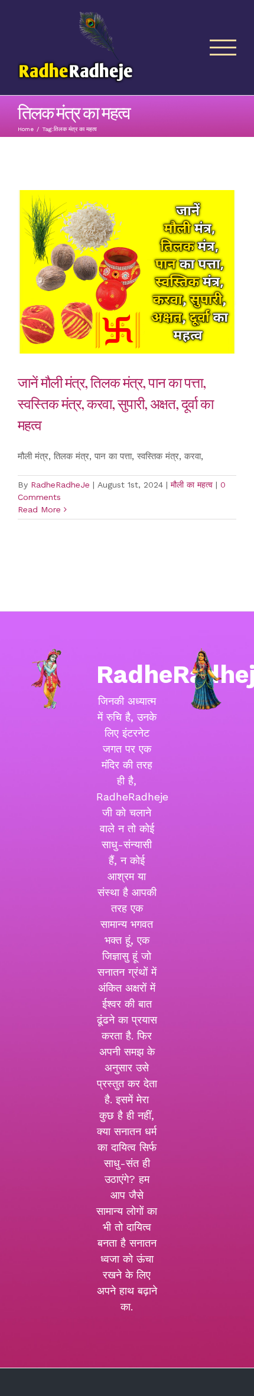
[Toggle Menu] (223, 47)
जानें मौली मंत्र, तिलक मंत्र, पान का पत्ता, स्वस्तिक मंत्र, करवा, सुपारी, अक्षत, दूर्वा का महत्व (115, 403)
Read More (39, 509)
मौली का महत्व (192, 484)
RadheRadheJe (60, 484)
